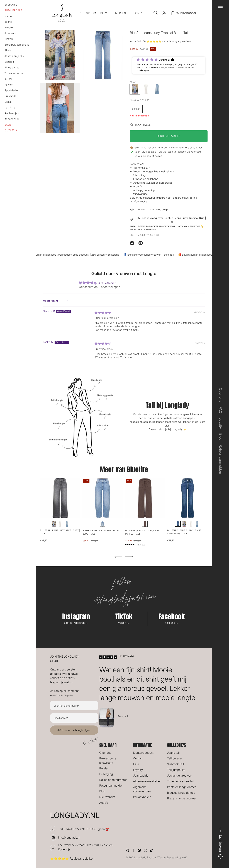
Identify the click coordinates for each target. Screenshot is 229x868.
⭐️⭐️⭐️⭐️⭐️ (154, 41)
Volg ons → (171, 622)
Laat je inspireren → (76, 622)
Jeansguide (140, 775)
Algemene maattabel (146, 781)
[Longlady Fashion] (62, 13)
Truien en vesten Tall (180, 781)
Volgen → (123, 622)
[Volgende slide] (129, 557)
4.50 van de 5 (107, 283)
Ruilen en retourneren (113, 780)
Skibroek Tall (175, 764)
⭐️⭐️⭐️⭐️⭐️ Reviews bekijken (72, 858)
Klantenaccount (143, 752)
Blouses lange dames (181, 792)
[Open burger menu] (220, 7)
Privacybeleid (142, 797)
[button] (17, 124)
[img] (103, 312)
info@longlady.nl (69, 837)
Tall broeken (175, 758)
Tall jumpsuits (176, 770)
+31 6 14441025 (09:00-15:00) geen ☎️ (83, 829)
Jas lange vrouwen (179, 775)
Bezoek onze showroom (107, 760)
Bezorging (106, 774)
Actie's (103, 802)
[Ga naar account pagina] (164, 13)
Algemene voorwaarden (142, 789)
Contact (138, 758)
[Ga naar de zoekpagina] (155, 13)
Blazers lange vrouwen (182, 798)
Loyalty (138, 770)
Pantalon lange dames (181, 787)
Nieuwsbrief (107, 797)
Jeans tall (173, 752)
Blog (102, 791)
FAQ (136, 764)
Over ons (105, 752)
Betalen (104, 768)
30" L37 (136, 109)
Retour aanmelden (111, 785)
